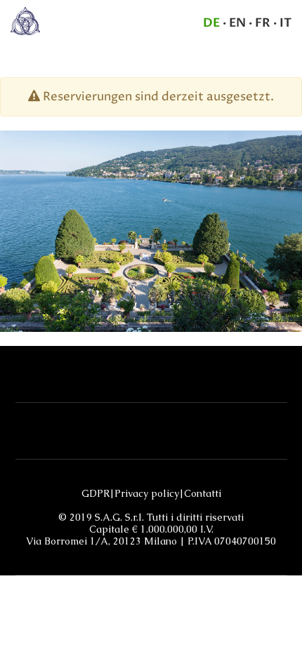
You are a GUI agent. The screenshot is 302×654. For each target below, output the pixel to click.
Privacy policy (146, 494)
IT (285, 23)
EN (237, 23)
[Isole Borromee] (25, 20)
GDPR (95, 494)
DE (211, 23)
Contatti (202, 494)
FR (262, 23)
